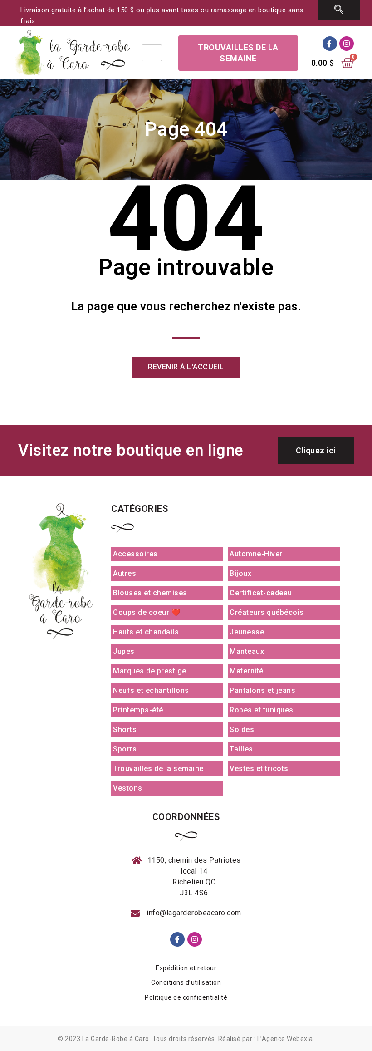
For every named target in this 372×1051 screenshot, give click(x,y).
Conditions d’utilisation (186, 982)
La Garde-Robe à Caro (115, 1038)
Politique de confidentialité (186, 997)
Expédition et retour (186, 968)
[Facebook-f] (330, 43)
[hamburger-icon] (152, 52)
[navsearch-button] (339, 10)
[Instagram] (346, 43)
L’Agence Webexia (285, 1038)
